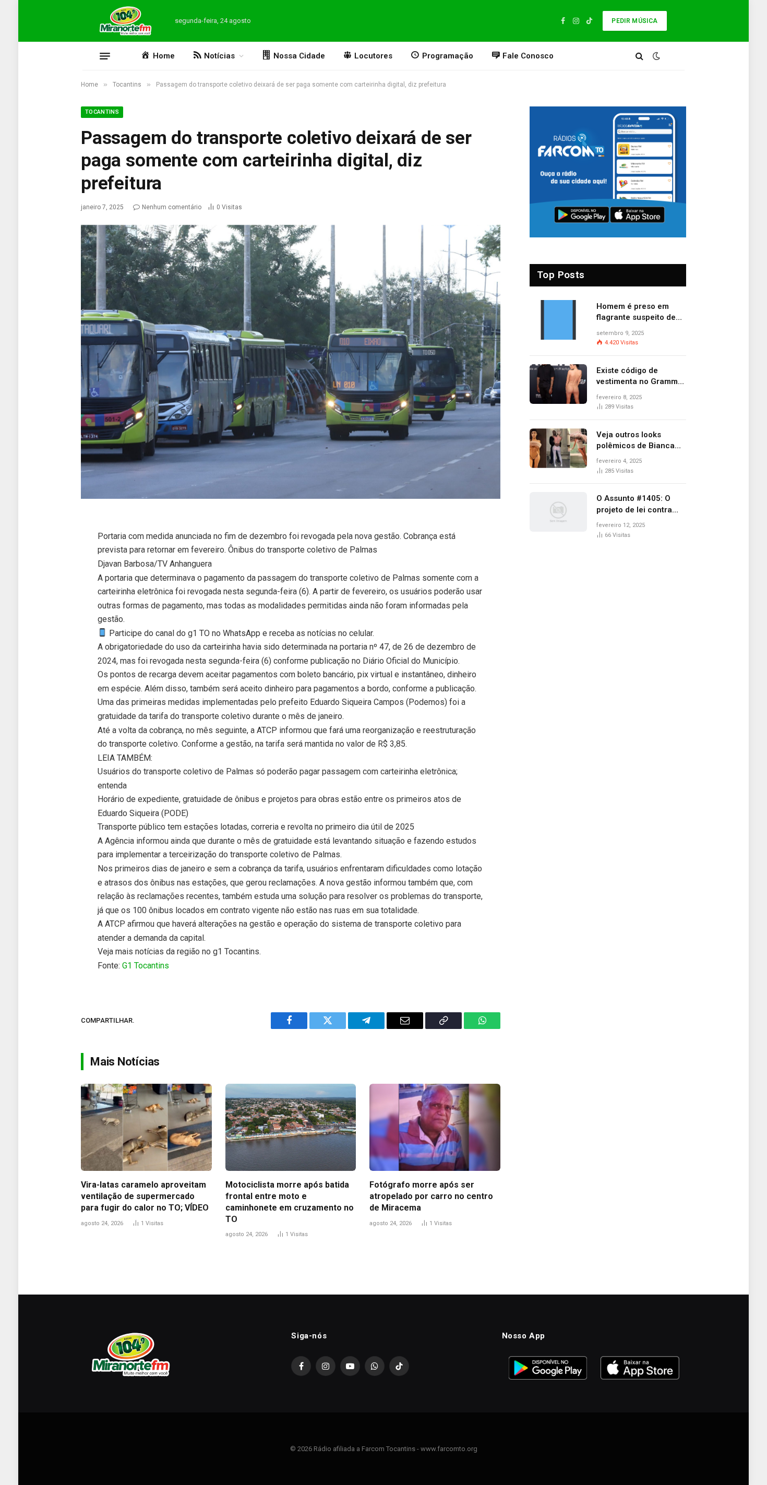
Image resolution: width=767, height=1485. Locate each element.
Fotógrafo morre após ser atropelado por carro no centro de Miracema (431, 1196)
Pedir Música (634, 21)
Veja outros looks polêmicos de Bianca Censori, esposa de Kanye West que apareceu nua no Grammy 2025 (635, 441)
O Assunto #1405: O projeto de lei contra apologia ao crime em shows (636, 505)
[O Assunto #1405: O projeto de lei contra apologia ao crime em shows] (558, 512)
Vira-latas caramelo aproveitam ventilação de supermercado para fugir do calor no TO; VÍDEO (145, 1196)
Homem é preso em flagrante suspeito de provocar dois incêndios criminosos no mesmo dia (641, 313)
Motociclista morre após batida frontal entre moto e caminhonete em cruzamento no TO (289, 1202)
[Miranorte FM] (124, 21)
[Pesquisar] (639, 56)
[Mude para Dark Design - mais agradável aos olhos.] (655, 56)
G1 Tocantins (145, 966)
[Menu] (105, 56)
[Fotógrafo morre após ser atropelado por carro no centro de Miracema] (434, 1127)
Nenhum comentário (171, 207)
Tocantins (102, 112)
